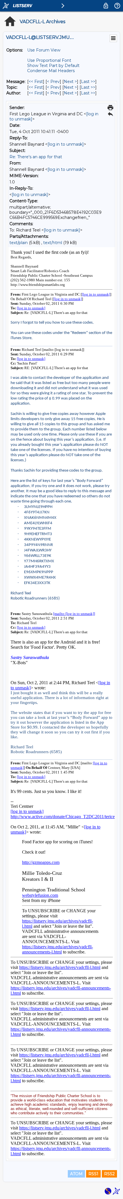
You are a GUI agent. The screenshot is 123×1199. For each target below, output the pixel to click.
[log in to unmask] (65, 144)
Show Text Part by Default (53, 65)
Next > (70, 81)
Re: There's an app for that (35, 156)
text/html (52, 242)
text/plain (18, 242)
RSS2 (109, 1173)
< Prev (53, 81)
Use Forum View (43, 50)
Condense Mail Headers (51, 70)
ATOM (76, 1173)
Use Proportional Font (49, 60)
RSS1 (93, 1173)
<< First (36, 81)
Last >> (88, 81)
